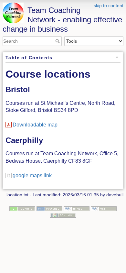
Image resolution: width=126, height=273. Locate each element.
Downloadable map (35, 124)
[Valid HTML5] (76, 208)
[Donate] (22, 208)
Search (58, 41)
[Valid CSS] (104, 208)
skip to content (108, 5)
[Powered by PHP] (49, 208)
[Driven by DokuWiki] (63, 214)
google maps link (32, 175)
